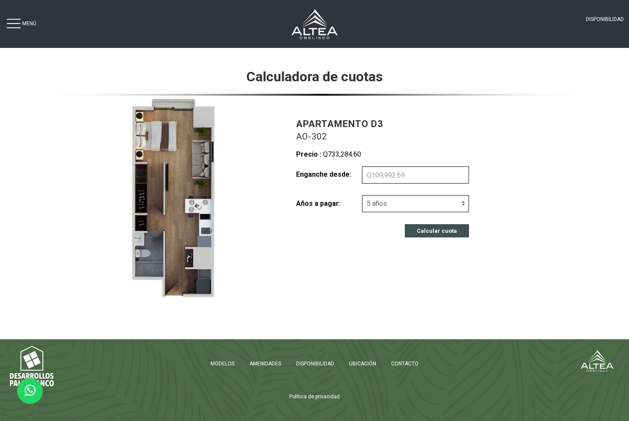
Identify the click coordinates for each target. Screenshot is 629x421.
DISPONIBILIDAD (605, 19)
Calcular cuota (437, 231)
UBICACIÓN (362, 364)
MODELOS (222, 364)
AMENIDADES (265, 364)
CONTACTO (404, 364)
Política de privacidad (314, 397)
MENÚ (29, 24)
